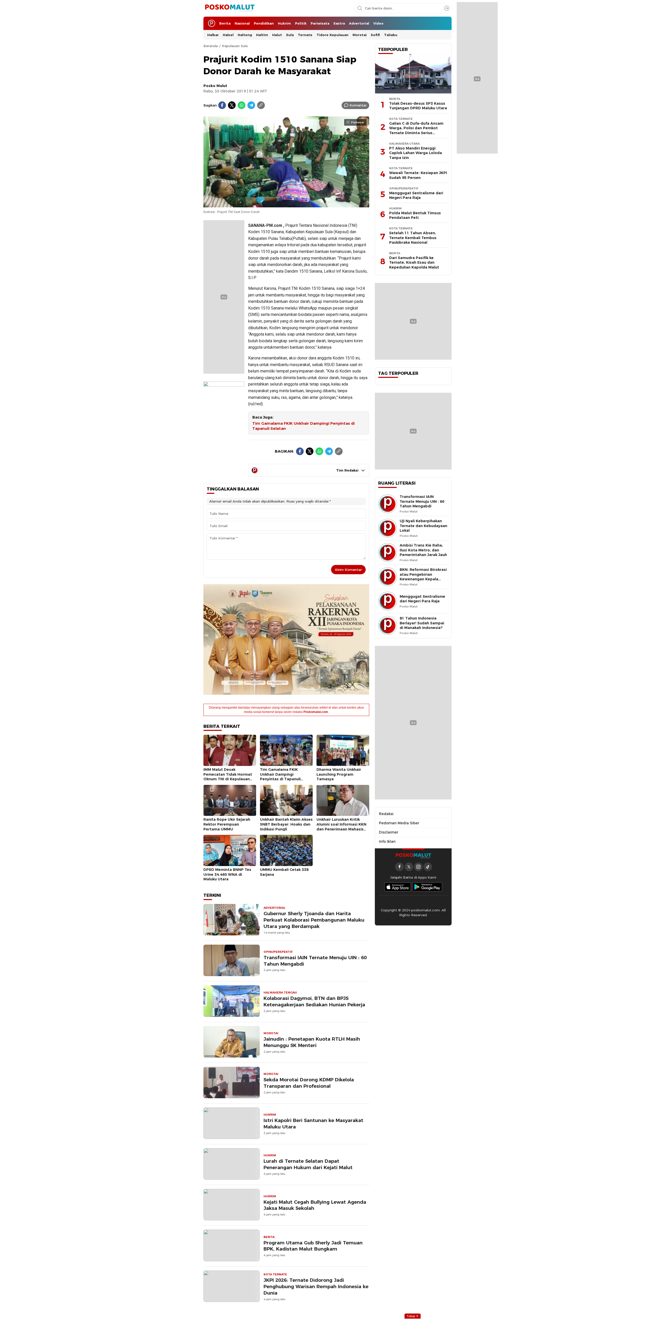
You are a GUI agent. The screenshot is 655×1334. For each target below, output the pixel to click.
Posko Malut (215, 86)
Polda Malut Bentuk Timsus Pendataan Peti (415, 215)
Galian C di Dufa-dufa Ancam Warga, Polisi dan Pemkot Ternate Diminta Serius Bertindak (416, 130)
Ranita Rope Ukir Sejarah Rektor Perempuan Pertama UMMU (226, 824)
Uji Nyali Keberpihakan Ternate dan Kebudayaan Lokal (423, 525)
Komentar (358, 105)
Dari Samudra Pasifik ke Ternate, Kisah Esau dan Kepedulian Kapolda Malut (414, 262)
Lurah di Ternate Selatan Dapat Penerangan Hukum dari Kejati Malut (308, 1164)
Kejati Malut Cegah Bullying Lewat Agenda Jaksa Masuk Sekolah (315, 1205)
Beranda (210, 46)
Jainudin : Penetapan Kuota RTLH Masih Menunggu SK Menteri (312, 1042)
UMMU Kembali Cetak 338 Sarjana (284, 872)
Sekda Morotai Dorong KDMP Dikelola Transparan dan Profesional (309, 1083)
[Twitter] (232, 105)
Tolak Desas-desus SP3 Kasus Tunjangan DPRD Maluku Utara (418, 105)
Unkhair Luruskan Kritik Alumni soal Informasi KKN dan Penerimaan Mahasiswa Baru (342, 826)
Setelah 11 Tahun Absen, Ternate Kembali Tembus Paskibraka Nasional (412, 237)
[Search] (446, 8)
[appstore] (397, 886)
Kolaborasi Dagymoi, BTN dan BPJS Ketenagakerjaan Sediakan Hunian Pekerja (314, 1001)
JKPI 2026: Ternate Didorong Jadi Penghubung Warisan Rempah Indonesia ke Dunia (316, 1286)
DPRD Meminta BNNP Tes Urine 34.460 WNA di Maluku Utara (227, 874)
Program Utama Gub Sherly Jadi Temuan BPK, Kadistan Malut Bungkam (313, 1246)
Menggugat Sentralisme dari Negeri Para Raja (416, 195)
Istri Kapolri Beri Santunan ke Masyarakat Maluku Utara (313, 1123)
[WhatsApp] (241, 105)
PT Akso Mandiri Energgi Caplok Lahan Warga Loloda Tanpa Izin (415, 153)
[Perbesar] (286, 204)
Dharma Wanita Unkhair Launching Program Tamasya (338, 774)
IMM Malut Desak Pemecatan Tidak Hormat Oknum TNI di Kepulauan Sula (227, 776)
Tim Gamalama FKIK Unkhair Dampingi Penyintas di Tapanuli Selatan (303, 426)
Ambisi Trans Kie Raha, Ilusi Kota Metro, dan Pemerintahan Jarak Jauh (423, 550)
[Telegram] (251, 105)
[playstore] (427, 886)
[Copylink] (261, 105)
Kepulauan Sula (235, 46)
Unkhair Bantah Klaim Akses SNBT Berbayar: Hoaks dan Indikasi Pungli (286, 824)
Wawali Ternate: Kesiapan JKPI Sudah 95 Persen (418, 175)
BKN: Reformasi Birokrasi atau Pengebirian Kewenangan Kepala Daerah (423, 577)
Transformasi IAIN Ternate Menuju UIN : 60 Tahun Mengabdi (315, 961)
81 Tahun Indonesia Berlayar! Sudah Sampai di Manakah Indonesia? (422, 623)
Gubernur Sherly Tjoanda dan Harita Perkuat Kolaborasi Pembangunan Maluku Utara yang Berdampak (314, 920)
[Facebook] (222, 105)
